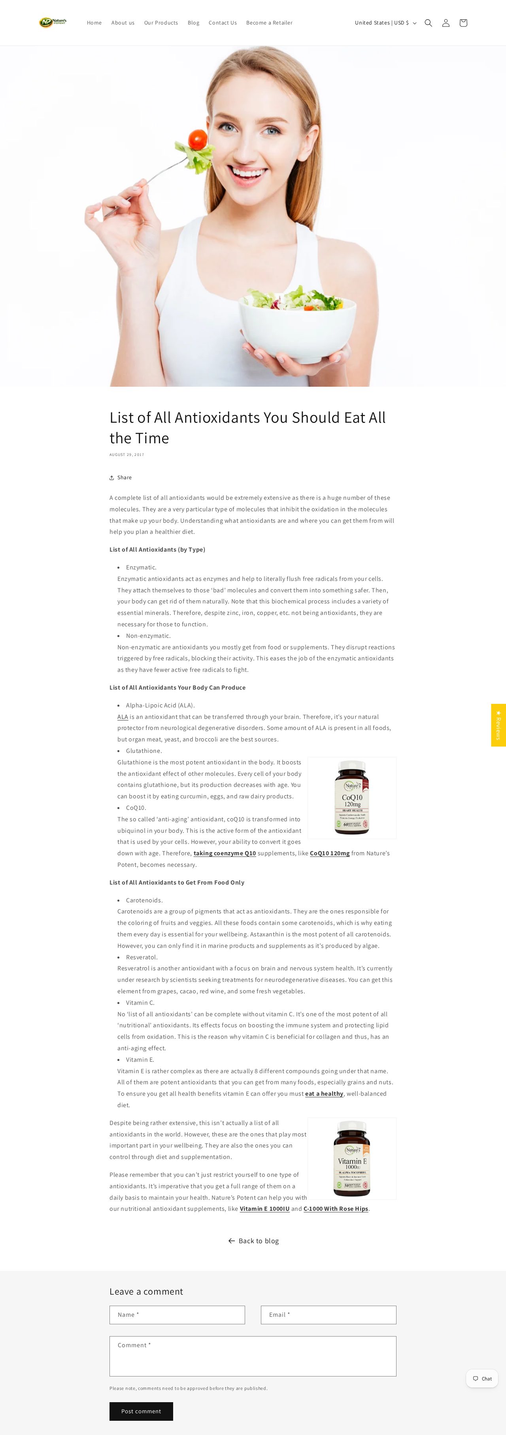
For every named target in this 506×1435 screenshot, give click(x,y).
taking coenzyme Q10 (225, 853)
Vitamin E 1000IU (265, 1208)
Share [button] (124, 477)
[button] (428, 23)
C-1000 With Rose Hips (336, 1208)
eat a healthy (324, 1093)
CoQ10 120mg (330, 853)
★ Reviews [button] (499, 725)
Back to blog (259, 1240)
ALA (122, 717)
